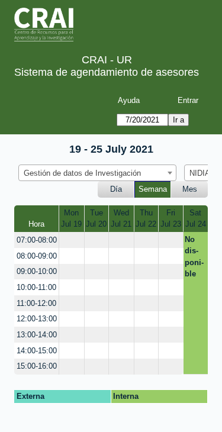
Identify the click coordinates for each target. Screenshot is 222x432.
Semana (153, 189)
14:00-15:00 (37, 350)
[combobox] (97, 173)
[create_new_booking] (71, 240)
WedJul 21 (121, 218)
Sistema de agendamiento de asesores (106, 72)
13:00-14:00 (37, 334)
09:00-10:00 (37, 271)
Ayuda (129, 100)
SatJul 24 (195, 218)
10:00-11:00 (36, 287)
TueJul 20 (96, 218)
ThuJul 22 (146, 218)
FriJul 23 (170, 218)
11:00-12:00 (36, 303)
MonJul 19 (71, 218)
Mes (189, 189)
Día (116, 189)
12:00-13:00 (37, 318)
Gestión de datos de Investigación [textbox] (82, 173)
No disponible (194, 257)
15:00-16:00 (37, 366)
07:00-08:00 (37, 240)
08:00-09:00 (37, 256)
